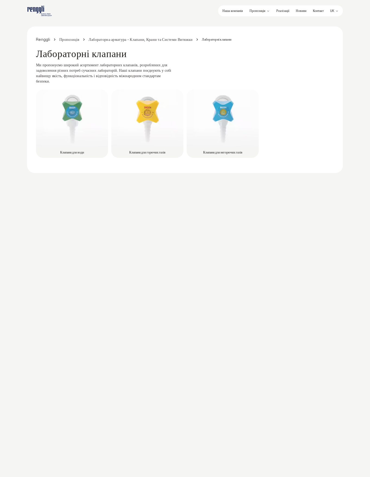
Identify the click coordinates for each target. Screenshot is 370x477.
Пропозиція (257, 10)
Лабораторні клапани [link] (216, 39)
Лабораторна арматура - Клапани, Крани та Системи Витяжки (141, 39)
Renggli (43, 39)
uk (332, 10)
